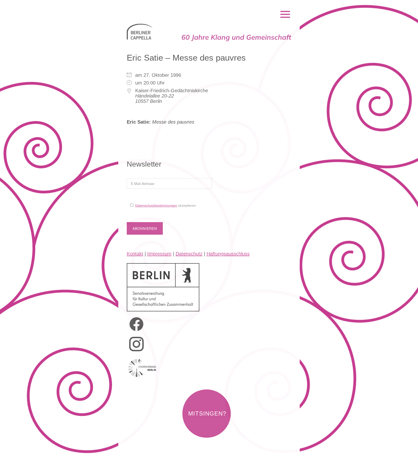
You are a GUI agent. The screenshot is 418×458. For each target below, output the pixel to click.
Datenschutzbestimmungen (156, 205)
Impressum (159, 253)
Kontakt (135, 253)
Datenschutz (189, 253)
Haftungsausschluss (228, 253)
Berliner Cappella (153, 8)
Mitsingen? (207, 413)
